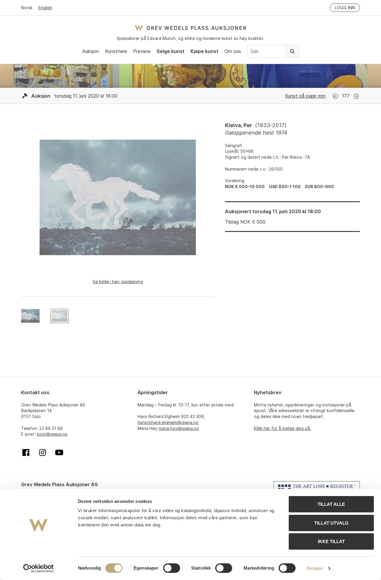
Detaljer (315, 568)
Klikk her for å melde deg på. (282, 428)
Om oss (232, 51)
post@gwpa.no (52, 433)
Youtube (59, 452)
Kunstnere (116, 51)
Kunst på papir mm (305, 96)
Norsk (26, 7)
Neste (356, 96)
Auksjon (90, 51)
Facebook (26, 452)
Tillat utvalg (331, 523)
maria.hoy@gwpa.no (179, 428)
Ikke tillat (331, 541)
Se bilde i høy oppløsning (118, 281)
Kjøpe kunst (204, 51)
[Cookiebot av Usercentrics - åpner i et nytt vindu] (39, 568)
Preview (142, 51)
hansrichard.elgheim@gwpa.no (168, 422)
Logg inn (345, 7)
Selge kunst (171, 51)
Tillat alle (331, 504)
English (45, 7)
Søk (292, 51)
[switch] (171, 568)
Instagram (42, 452)
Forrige (335, 96)
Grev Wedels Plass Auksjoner (190, 28)
